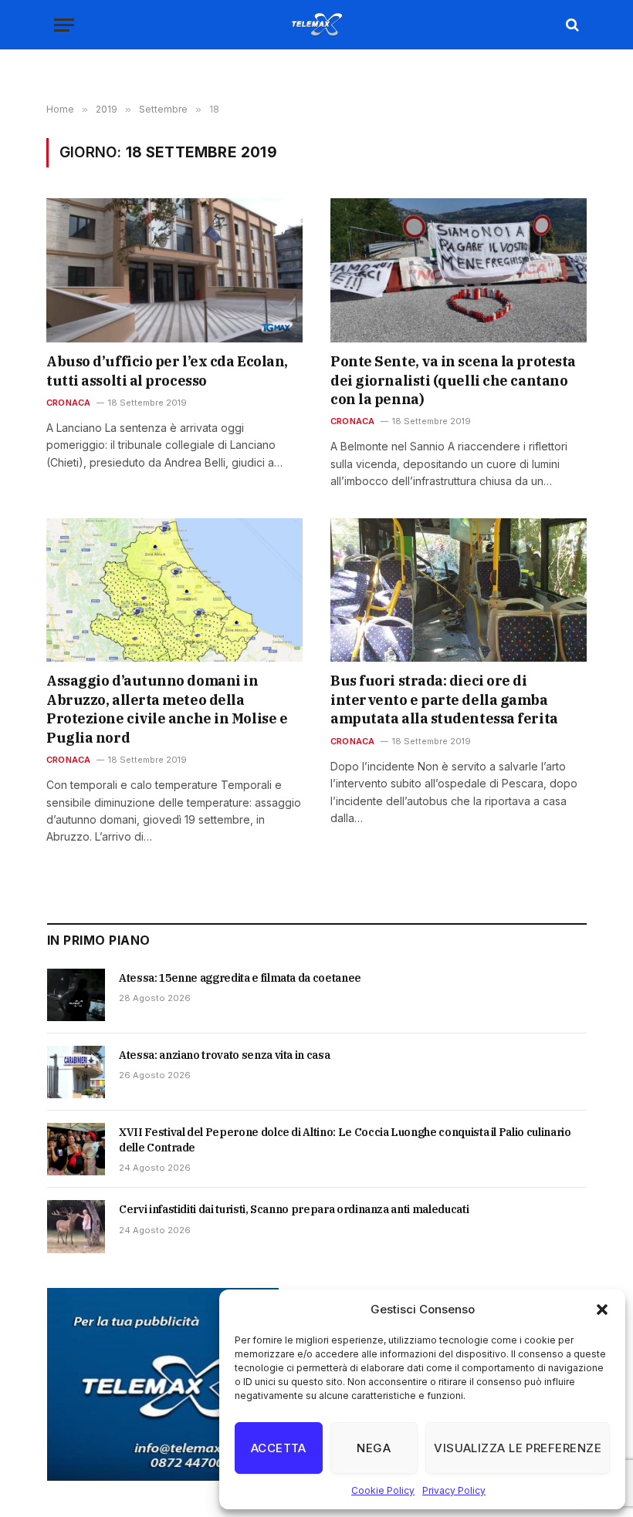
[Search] (571, 25)
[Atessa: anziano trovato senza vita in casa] (76, 1072)
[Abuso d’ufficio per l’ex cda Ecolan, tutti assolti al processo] (174, 270)
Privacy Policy (454, 1490)
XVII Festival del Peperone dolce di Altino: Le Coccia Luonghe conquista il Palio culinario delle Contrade (345, 1140)
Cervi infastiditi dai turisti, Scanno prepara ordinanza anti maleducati (294, 1209)
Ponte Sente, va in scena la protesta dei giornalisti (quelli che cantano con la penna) (453, 380)
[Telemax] (316, 24)
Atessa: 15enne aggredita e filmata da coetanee (240, 978)
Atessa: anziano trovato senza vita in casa (224, 1055)
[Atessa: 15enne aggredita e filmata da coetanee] (76, 995)
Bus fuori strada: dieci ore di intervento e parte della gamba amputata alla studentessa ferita (444, 699)
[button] (602, 1309)
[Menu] (64, 25)
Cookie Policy (383, 1490)
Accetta (278, 1448)
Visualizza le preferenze (517, 1448)
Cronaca (68, 402)
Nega (374, 1448)
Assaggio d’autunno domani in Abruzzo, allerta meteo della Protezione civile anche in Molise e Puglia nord (166, 709)
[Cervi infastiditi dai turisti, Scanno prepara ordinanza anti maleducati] (76, 1226)
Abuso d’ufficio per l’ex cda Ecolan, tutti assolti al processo (167, 370)
